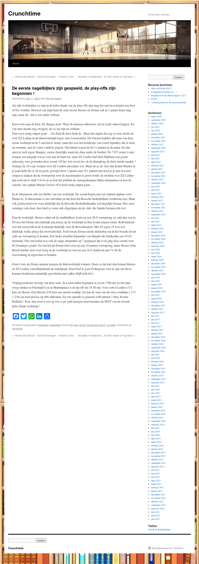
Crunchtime (24, 13)
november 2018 (158, 291)
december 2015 (158, 368)
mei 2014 (155, 434)
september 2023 (158, 147)
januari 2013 (157, 490)
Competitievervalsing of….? (164, 91)
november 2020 (158, 238)
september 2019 (158, 273)
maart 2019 (156, 284)
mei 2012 (155, 518)
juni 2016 (155, 357)
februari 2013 (157, 487)
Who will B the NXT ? (161, 88)
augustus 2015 (158, 382)
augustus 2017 (158, 312)
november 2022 (158, 175)
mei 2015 (155, 392)
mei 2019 (155, 280)
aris (76, 325)
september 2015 (158, 378)
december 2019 (158, 263)
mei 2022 (155, 189)
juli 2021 (155, 217)
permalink (17, 328)
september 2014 (158, 420)
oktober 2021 (157, 210)
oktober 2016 (157, 343)
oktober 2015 (157, 375)
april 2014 (156, 438)
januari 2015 (157, 406)
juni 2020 (155, 249)
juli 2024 (155, 126)
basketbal (43, 325)
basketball (55, 325)
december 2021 (158, 203)
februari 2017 (157, 329)
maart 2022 (156, 193)
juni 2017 (155, 319)
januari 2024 (157, 133)
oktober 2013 (157, 459)
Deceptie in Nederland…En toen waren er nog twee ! (107, 76)
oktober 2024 (157, 123)
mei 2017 (155, 322)
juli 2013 (155, 469)
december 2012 (158, 494)
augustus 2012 (158, 508)
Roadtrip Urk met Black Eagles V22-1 (168, 95)
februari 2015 (157, 403)
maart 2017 (156, 326)
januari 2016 (157, 364)
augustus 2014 (158, 424)
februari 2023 (157, 165)
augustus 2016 (158, 350)
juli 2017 (155, 315)
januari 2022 (157, 200)
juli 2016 (155, 354)
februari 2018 (157, 301)
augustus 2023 (158, 151)
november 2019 (158, 266)
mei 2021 (155, 221)
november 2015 (158, 371)
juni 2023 (155, 154)
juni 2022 (155, 186)
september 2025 (158, 119)
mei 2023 (155, 158)
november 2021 (158, 207)
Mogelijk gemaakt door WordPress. (168, 548)
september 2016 (158, 347)
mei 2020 (155, 252)
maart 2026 (156, 116)
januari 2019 (157, 287)
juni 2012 (155, 515)
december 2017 (158, 305)
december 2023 (158, 137)
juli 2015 (155, 385)
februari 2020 (157, 259)
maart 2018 (156, 298)
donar (82, 325)
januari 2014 (157, 448)
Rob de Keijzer (53, 98)
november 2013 (158, 455)
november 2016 (158, 340)
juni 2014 (155, 431)
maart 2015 (156, 399)
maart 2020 (156, 256)
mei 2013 (155, 476)
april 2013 (156, 480)
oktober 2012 (157, 501)
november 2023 (158, 140)
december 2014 (158, 410)
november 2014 (158, 413)
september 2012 (158, 504)
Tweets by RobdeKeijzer (159, 529)
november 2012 (158, 497)
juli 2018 (155, 294)
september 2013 (158, 462)
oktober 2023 (157, 144)
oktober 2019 (157, 270)
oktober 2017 (157, 308)
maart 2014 (156, 441)
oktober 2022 (157, 179)
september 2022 (158, 182)
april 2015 (156, 396)
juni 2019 (155, 277)
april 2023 (156, 161)
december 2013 (158, 452)
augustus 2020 (158, 245)
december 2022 (158, 172)
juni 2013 (155, 473)
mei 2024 (155, 130)
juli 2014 (155, 427)
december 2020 (158, 235)
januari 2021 (157, 231)
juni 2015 (155, 389)
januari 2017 (157, 333)
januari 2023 (157, 168)
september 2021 (158, 214)
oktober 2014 (157, 417)
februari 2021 (157, 228)
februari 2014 (157, 445)
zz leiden (111, 325)
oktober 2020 (157, 242)
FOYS (154, 98)
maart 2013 (156, 483)
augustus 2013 (158, 466)
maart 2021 (156, 224)
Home (15, 63)
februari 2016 (157, 361)
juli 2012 (155, 511)
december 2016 (158, 336)
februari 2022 (157, 196)
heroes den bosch (96, 325)
